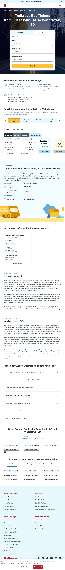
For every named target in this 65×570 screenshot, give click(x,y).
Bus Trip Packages (41, 503)
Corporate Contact (41, 529)
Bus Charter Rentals (41, 506)
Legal (5, 550)
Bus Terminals (39, 500)
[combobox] (32, 44)
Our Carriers (8, 526)
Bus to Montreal (9, 500)
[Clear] (51, 43)
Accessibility (7, 535)
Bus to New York (9, 497)
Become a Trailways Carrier (13, 541)
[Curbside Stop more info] (16, 244)
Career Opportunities (10, 532)
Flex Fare (59, 140)
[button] (5, 120)
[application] (32, 146)
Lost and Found (40, 526)
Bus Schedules (40, 497)
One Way (20, 32)
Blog (5, 520)
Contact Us (38, 520)
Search (32, 66)
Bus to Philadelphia (10, 509)
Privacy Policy (8, 547)
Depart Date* (17, 57)
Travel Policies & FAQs (11, 544)
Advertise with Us (9, 538)
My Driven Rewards (10, 529)
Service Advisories (41, 523)
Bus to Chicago (8, 506)
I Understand (38, 566)
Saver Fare (43, 140)
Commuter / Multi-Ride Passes (45, 509)
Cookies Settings (26, 566)
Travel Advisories (36, 2)
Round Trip (42, 32)
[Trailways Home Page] (5, 5)
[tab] (26, 437)
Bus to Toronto (8, 503)
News (5, 523)
